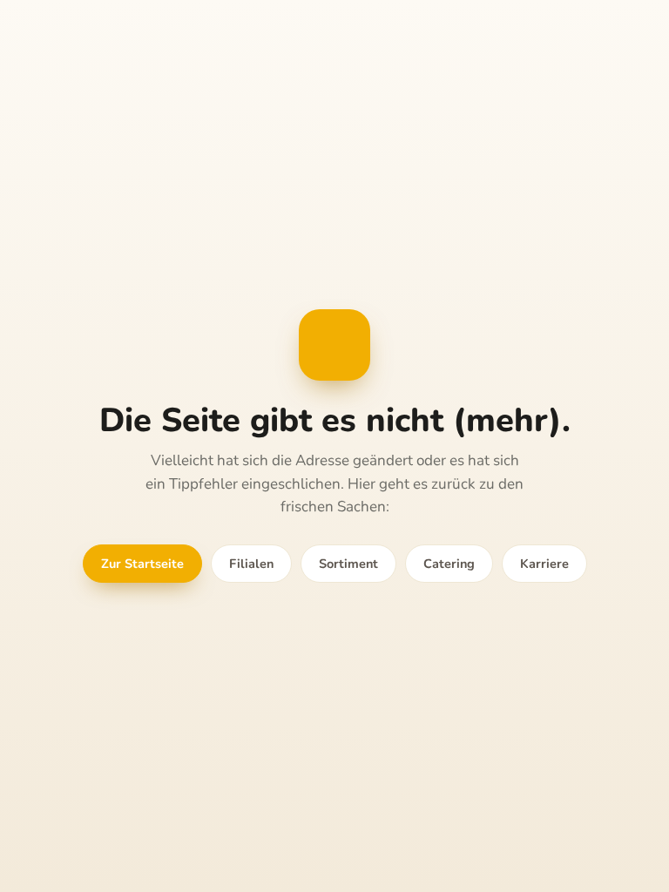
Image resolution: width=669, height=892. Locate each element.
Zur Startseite (142, 563)
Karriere (544, 563)
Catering (449, 563)
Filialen (251, 563)
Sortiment (348, 563)
